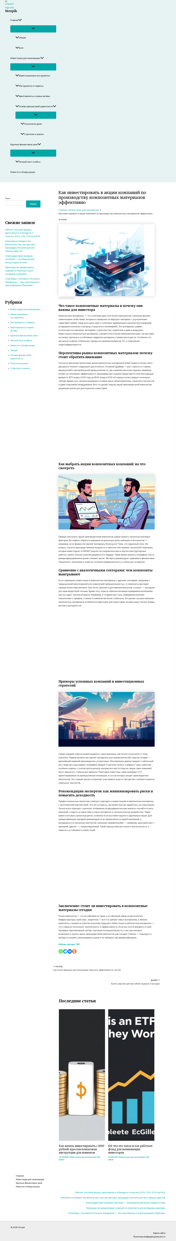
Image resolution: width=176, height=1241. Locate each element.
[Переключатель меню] (33, 28)
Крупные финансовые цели (24, 144)
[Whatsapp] (60, 951)
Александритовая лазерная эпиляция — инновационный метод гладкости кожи (19, 259)
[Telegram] (65, 951)
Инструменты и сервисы (31, 86)
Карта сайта (159, 1233)
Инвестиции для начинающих (25, 58)
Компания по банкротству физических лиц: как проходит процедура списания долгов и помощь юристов (113, 1197)
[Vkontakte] (70, 951)
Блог (21, 48)
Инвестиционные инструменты (34, 75)
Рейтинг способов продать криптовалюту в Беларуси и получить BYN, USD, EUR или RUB (22, 233)
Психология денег (33, 124)
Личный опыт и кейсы (29, 162)
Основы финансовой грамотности (36, 106)
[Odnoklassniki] (74, 951)
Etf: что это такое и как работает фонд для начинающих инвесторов (130, 1149)
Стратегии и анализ (34, 134)
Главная (14, 20)
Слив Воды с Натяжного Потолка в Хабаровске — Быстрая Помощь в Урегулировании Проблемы (22, 282)
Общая (22, 37)
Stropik (11, 11)
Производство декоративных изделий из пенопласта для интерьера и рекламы (19, 270)
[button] (20, 20)
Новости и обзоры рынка (22, 172)
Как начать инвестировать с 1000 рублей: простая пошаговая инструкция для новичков (81, 1149)
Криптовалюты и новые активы (34, 96)
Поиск (7, 198)
